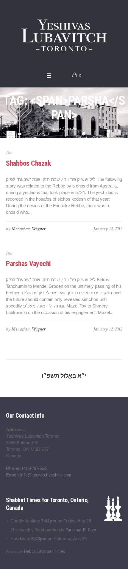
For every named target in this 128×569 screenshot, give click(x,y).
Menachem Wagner (29, 229)
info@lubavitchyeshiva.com (45, 475)
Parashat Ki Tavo (80, 530)
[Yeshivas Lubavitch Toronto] (64, 34)
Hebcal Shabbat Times (44, 551)
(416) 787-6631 (35, 468)
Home (56, 128)
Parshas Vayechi (28, 263)
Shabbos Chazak (28, 163)
